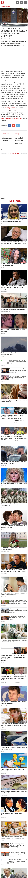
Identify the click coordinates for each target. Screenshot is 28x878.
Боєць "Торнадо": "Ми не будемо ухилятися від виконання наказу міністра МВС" (20, 140)
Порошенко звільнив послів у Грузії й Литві (7, 138)
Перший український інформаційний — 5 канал (2, 2)
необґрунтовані (10, 108)
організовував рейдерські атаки (11, 118)
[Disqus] (14, 177)
